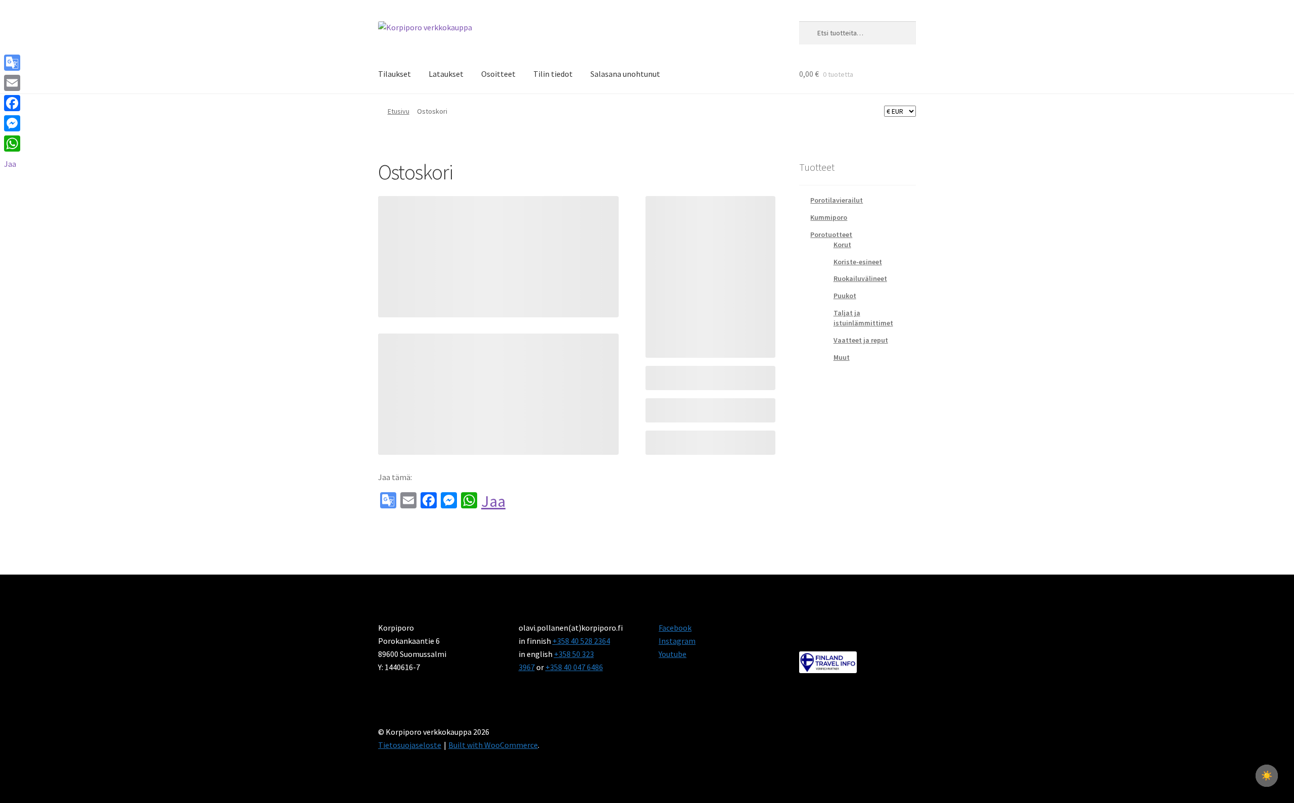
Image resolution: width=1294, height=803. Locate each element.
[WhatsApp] (12, 143)
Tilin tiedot (553, 74)
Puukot (845, 295)
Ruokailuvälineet (860, 278)
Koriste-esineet (858, 261)
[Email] (12, 83)
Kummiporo (828, 217)
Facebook (675, 628)
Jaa (493, 501)
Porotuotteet (831, 234)
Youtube (672, 654)
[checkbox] (1267, 776)
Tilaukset (394, 74)
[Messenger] (12, 123)
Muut (842, 357)
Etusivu (398, 111)
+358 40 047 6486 (574, 667)
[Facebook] (12, 103)
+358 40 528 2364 (581, 641)
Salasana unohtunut (625, 74)
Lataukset (446, 74)
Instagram (677, 641)
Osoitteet (498, 74)
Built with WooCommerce (493, 745)
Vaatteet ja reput (861, 340)
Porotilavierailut (836, 200)
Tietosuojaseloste (409, 745)
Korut (842, 244)
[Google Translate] (12, 63)
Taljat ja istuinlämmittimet (863, 317)
